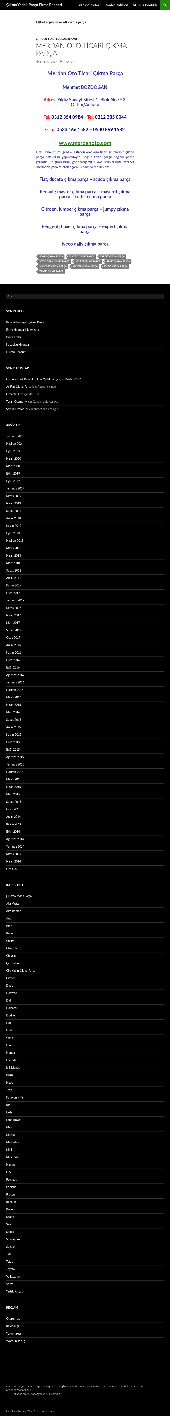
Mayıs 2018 (13, 548)
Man (9, 1127)
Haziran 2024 (14, 443)
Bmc (9, 926)
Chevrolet (12, 948)
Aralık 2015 (13, 727)
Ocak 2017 (13, 637)
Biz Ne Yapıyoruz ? (90, 5)
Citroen (41, 39)
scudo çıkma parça (116, 266)
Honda (10, 1052)
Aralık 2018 (13, 518)
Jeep (9, 1090)
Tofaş (9, 1261)
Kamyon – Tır (14, 1097)
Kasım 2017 (13, 585)
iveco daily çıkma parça (54, 261)
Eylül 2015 (13, 749)
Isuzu (9, 1075)
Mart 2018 (13, 563)
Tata (8, 1254)
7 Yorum (69, 62)
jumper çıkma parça (87, 261)
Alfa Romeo (13, 911)
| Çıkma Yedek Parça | (19, 896)
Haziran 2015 (14, 772)
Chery (10, 941)
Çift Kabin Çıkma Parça (20, 970)
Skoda (10, 1232)
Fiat (50, 39)
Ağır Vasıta (12, 903)
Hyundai (11, 1060)
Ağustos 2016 (15, 675)
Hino (9, 1045)
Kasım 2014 (13, 824)
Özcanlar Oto (14, 394)
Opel (9, 1172)
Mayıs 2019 (13, 496)
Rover (10, 1209)
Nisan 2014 (13, 861)
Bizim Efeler (13, 337)
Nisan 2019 (13, 503)
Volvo (9, 1284)
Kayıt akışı (12, 1326)
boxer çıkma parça (51, 256)
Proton (10, 1194)
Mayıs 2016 (13, 697)
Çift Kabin (12, 963)
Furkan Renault (16, 352)
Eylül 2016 (13, 667)
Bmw (9, 933)
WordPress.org (15, 1341)
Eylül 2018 (13, 533)
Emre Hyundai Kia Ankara (22, 329)
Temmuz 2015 (15, 764)
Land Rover (13, 1120)
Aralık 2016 (13, 645)
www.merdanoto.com (85, 143)
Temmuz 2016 (15, 682)
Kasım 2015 (13, 734)
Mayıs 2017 (13, 608)
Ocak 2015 (13, 809)
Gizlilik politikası (117, 5)
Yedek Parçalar (15, 1291)
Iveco (9, 1082)
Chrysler (11, 955)
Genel (9, 1038)
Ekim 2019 (13, 473)
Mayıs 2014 (13, 854)
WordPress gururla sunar (40, 1411)
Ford (9, 1030)
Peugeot (60, 39)
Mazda (10, 1135)
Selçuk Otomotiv (17, 409)
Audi (9, 918)
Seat (9, 1224)
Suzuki (10, 1246)
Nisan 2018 (13, 555)
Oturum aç (13, 1318)
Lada (9, 1112)
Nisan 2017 (13, 615)
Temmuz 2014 (15, 846)
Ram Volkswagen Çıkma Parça (25, 322)
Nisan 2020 (13, 458)
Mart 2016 (13, 712)
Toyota (10, 1269)
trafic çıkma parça (51, 271)
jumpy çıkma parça (118, 261)
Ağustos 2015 (15, 757)
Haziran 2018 (14, 540)
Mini (9, 1149)
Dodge (10, 1015)
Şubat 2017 (13, 630)
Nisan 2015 (13, 787)
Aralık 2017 (13, 578)
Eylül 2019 (13, 481)
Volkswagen (13, 1276)
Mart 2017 (13, 622)
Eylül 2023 (13, 451)
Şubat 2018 (13, 570)
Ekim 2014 (13, 831)
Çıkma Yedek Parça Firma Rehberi (34, 5)
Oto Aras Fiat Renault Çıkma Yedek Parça (32, 379)
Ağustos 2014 (15, 839)
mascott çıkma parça (53, 266)
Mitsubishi (12, 1157)
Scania (10, 1217)
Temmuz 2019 (15, 488)
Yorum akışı (13, 1333)
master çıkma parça (85, 266)
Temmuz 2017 (15, 600)
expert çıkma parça (112, 256)
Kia (8, 1105)
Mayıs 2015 (13, 779)
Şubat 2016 (13, 719)
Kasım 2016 (13, 652)
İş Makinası (13, 1067)
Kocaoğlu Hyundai (17, 344)
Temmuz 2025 (15, 436)
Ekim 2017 (13, 593)
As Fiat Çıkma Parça (19, 386)
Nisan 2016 (13, 705)
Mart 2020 (13, 466)
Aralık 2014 (13, 816)
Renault (73, 39)
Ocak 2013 (13, 869)
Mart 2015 (13, 794)
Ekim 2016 (13, 660)
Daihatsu (12, 1008)
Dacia (9, 985)
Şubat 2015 (13, 802)
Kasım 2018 (13, 525)
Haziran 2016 (14, 690)
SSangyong (13, 1239)
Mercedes (12, 1142)
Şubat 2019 (13, 511)
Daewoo (11, 993)
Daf (8, 1000)
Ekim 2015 (13, 742)
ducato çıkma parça (82, 256)
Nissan (10, 1164)
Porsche (11, 1187)
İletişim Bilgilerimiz (145, 5)
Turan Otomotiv (16, 401)
